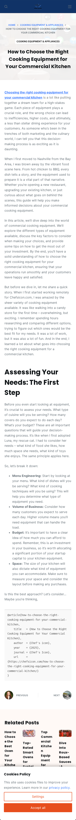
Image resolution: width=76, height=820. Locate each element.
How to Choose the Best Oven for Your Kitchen (10, 751)
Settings (38, 796)
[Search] (5, 6)
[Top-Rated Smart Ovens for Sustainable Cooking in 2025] (29, 733)
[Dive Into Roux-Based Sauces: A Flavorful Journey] (65, 733)
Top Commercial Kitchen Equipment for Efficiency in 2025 (46, 755)
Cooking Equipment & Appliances (38, 41)
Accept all (38, 808)
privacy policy (59, 787)
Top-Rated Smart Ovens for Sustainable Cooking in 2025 (29, 764)
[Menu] (70, 6)
